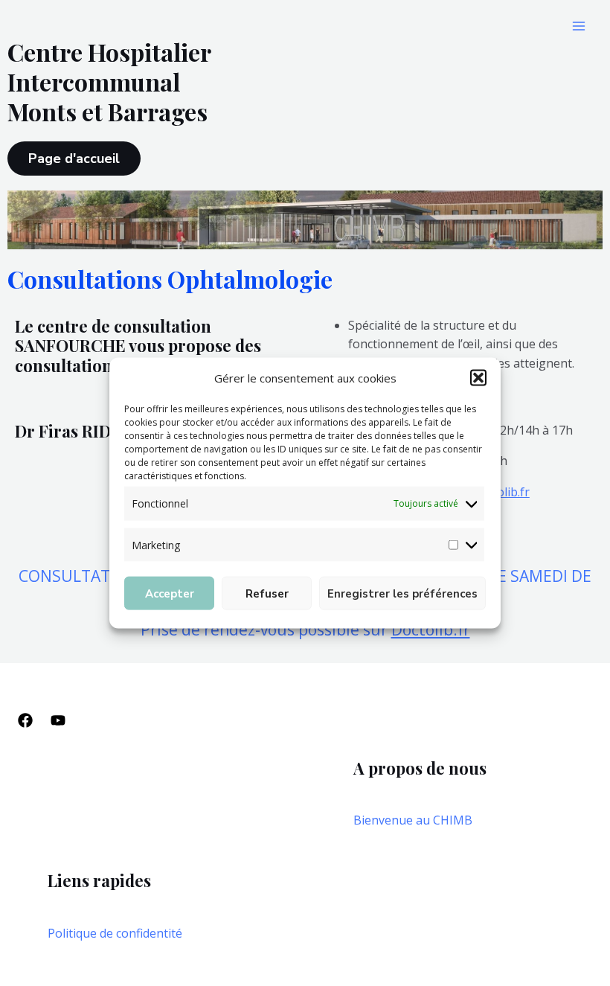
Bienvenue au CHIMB (412, 820)
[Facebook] (25, 720)
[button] (478, 378)
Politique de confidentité (115, 933)
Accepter (169, 593)
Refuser (267, 593)
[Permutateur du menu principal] (578, 26)
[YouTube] (58, 720)
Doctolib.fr (430, 629)
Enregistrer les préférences (402, 593)
